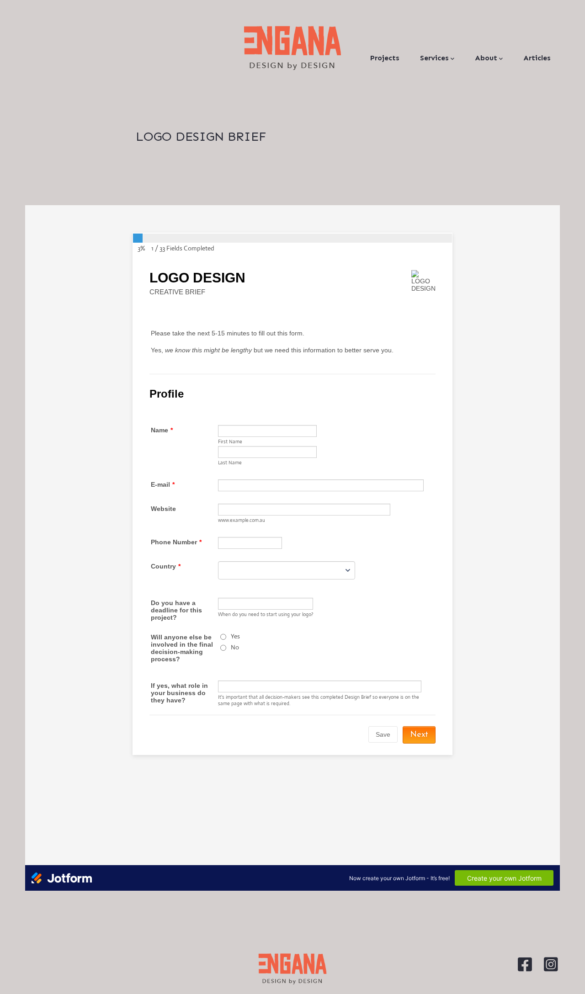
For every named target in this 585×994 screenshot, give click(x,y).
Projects (384, 57)
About (486, 57)
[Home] (292, 48)
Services (434, 57)
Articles (537, 57)
